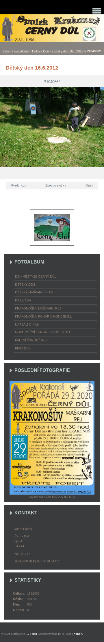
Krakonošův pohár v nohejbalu (43, 316)
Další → (91, 185)
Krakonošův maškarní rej (38, 308)
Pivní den (23, 348)
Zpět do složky (55, 185)
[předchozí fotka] (7, 127)
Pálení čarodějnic (31, 340)
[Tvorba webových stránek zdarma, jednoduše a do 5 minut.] (28, 634)
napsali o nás (27, 324)
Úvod (6, 51)
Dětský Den (40, 51)
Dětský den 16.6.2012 (67, 51)
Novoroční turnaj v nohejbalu (43, 332)
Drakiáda (23, 300)
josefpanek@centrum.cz (36, 561)
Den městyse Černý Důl (35, 276)
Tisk (34, 634)
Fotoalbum (21, 51)
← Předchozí (16, 185)
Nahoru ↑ (80, 634)
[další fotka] (96, 127)
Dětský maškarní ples (34, 292)
